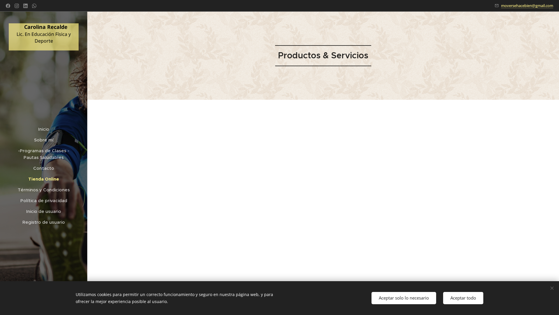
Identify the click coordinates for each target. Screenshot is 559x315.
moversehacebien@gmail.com (527, 5)
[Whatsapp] (34, 6)
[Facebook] (8, 6)
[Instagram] (16, 6)
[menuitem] (44, 129)
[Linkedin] (25, 6)
